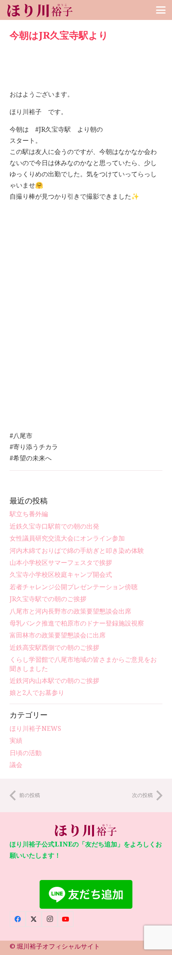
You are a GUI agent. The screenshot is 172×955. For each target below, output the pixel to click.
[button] (161, 10)
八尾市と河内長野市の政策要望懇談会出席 (70, 611)
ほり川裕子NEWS (35, 728)
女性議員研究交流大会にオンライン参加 (67, 538)
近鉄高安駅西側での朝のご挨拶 (54, 647)
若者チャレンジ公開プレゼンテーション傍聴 (74, 586)
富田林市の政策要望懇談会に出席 (58, 635)
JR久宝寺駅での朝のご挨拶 (48, 598)
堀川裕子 (29, 946)
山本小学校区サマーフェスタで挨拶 (61, 562)
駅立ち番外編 (29, 513)
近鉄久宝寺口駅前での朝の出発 (54, 526)
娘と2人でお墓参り (37, 692)
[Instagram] (50, 919)
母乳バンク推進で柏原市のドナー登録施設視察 (77, 623)
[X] (34, 919)
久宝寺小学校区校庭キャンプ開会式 (61, 574)
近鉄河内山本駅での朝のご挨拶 (54, 680)
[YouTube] (66, 919)
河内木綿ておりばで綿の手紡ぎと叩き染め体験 (77, 550)
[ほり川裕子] (40, 10)
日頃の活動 (26, 752)
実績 (16, 740)
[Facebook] (18, 919)
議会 (16, 764)
